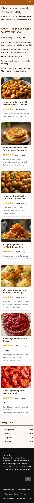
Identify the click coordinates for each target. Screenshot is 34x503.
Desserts (6, 350)
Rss (30, 498)
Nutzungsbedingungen (23, 489)
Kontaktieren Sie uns (8, 489)
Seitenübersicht (20, 498)
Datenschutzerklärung (11, 494)
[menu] (30, 2)
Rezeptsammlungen (8, 498)
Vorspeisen (8, 438)
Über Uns (23, 494)
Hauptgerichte (9, 430)
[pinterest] (28, 479)
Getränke (7, 442)
